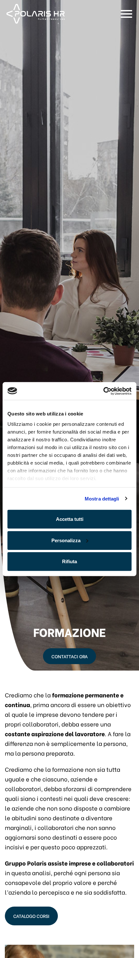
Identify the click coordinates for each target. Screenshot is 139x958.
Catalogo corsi (31, 915)
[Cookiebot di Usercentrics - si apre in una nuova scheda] (103, 391)
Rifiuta (69, 561)
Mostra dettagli (102, 498)
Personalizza (65, 540)
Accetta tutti (69, 519)
